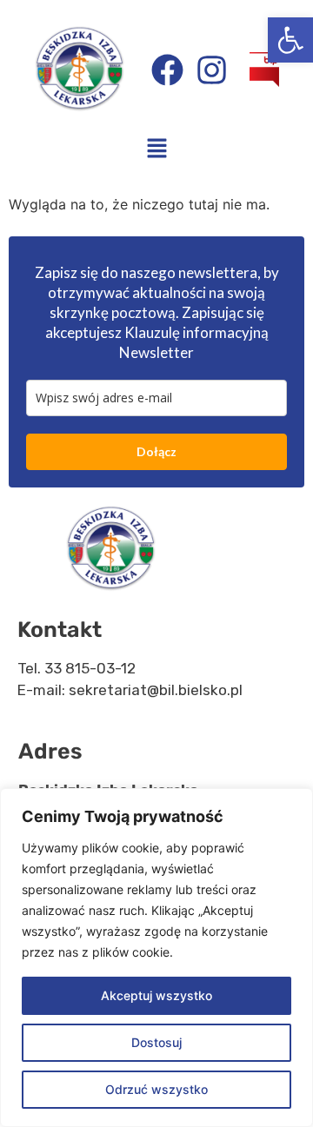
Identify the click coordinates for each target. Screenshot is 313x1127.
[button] (290, 40)
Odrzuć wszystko (156, 1089)
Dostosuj (156, 1042)
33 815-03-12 (90, 668)
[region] (156, 957)
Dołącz (156, 451)
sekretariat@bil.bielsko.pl (156, 690)
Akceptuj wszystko (156, 995)
